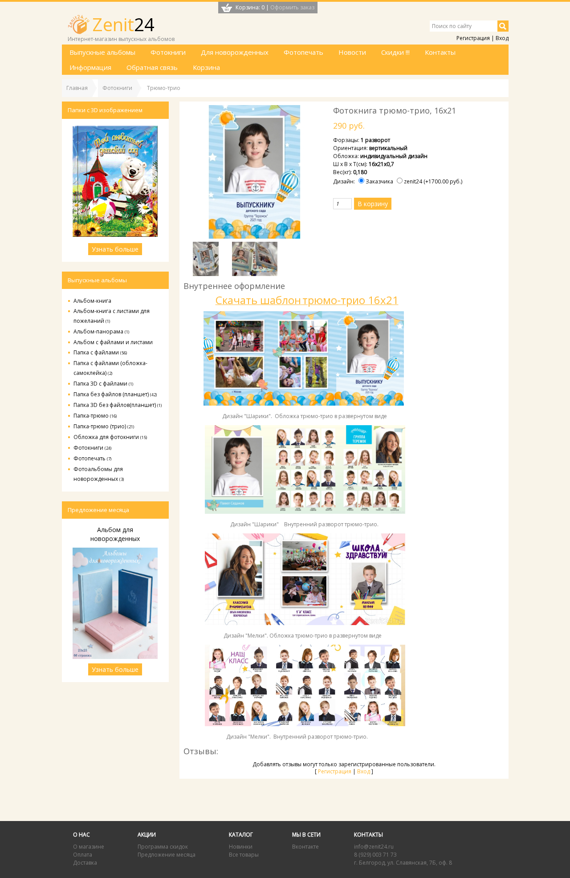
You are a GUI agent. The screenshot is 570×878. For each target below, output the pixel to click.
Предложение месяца (166, 854)
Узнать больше (115, 249)
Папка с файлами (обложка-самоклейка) (110, 368)
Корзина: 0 (250, 7)
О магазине (88, 846)
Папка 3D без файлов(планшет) (117, 405)
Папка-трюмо (95, 415)
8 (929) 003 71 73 (375, 854)
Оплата (82, 854)
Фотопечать (92, 458)
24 (123, 24)
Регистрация (473, 38)
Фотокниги (92, 447)
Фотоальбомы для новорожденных (98, 474)
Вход (502, 38)
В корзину (373, 203)
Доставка (85, 862)
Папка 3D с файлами (103, 383)
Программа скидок (163, 846)
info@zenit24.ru (374, 846)
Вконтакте (305, 846)
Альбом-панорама (101, 331)
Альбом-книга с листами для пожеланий (111, 316)
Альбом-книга (92, 301)
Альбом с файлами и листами (113, 342)
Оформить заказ (292, 7)
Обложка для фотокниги (110, 437)
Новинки (240, 846)
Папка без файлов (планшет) (115, 394)
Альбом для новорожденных (115, 534)
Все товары (244, 854)
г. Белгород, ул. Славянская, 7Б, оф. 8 (403, 862)
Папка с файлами (100, 352)
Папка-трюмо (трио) (103, 426)
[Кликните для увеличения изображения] (254, 172)
